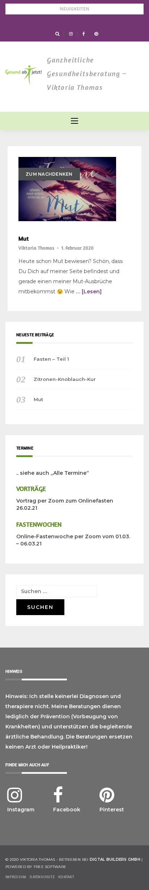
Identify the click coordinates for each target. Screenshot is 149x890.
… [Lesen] (89, 291)
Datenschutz (42, 876)
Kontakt (66, 876)
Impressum (15, 876)
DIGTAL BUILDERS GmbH (115, 859)
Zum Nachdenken (49, 174)
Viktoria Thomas (36, 248)
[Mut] (67, 189)
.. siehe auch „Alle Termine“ (52, 473)
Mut (23, 239)
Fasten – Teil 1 (51, 359)
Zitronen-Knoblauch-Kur (65, 379)
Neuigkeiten (74, 9)
